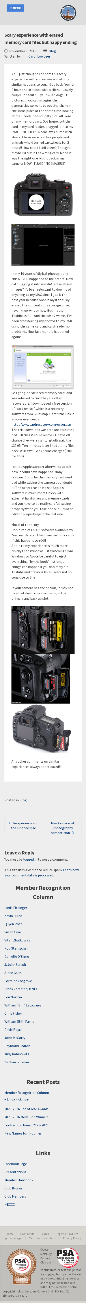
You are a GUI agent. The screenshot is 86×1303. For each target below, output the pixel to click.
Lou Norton (13, 997)
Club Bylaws (13, 1188)
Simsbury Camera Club (46, 1258)
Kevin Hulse (13, 916)
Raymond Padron (17, 1046)
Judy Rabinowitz (16, 1054)
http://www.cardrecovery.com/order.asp (41, 424)
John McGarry (14, 1037)
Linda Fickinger (15, 907)
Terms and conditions (42, 1238)
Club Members (15, 1196)
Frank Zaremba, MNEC (21, 989)
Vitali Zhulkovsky (17, 940)
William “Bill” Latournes (22, 1005)
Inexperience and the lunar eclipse (25, 825)
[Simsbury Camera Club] (68, 20)
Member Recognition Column (26, 1092)
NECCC (9, 1204)
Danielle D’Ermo (16, 956)
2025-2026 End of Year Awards (26, 1109)
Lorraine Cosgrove (18, 981)
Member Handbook (18, 1180)
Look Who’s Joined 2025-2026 (26, 1125)
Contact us (27, 1234)
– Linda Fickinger (17, 1099)
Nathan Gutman (16, 1062)
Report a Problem (67, 1234)
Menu (16, 8)
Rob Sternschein (16, 948)
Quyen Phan (13, 924)
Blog (52, 51)
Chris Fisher (13, 1013)
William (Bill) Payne (19, 1021)
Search (45, 1234)
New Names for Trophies (23, 1133)
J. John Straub (15, 964)
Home (9, 1234)
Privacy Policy (72, 1238)
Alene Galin (13, 972)
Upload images (13, 1238)
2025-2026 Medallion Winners (26, 1117)
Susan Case (12, 932)
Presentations (15, 1172)
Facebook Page (15, 1164)
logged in (30, 859)
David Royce (13, 1029)
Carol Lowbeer (39, 56)
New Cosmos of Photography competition (62, 828)
